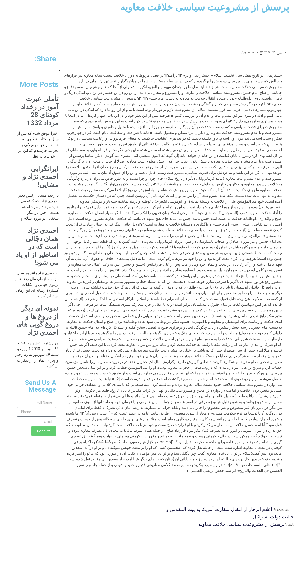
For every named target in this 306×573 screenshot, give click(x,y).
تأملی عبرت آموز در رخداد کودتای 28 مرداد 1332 (40, 111)
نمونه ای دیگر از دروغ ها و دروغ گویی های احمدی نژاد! (38, 320)
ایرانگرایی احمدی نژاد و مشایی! (41, 177)
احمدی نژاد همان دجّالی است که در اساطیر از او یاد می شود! (37, 246)
